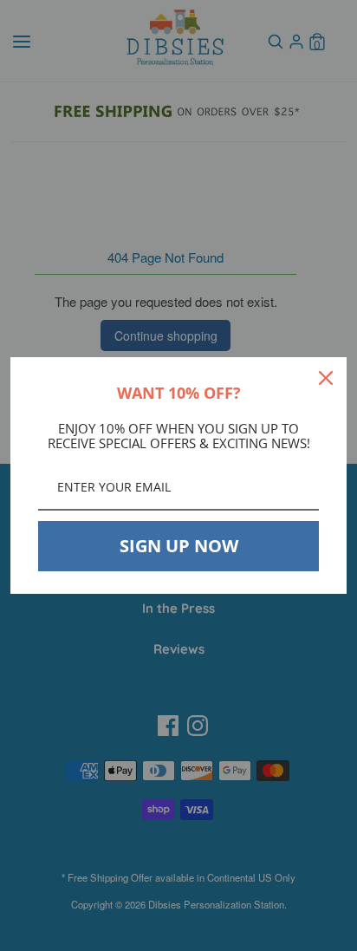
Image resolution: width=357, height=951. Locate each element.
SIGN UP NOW (179, 545)
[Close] (326, 378)
